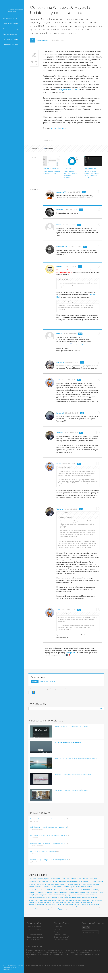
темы (92, 900)
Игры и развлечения (10, 34)
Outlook (89, 884)
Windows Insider (74, 892)
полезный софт (50, 904)
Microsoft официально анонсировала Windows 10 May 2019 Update (51, 171)
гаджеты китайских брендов (73, 907)
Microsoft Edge (34, 884)
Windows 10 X (33, 892)
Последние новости (10, 18)
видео (50, 895)
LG (90, 882)
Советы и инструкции (10, 24)
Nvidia (57, 884)
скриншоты (52, 900)
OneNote (83, 884)
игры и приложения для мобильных (40, 907)
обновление (48, 141)
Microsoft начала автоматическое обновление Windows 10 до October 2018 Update (92, 173)
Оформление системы (11, 39)
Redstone (31, 886)
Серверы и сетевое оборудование (55, 909)
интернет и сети (68, 904)
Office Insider (69, 884)
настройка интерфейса (37, 897)
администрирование (41, 895)
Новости (57, 929)
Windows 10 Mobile (90, 890)
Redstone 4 (38, 886)
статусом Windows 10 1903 (69, 90)
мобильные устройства (36, 902)
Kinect (80, 882)
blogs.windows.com (58, 128)
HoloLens (45, 882)
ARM (63, 879)
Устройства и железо (10, 45)
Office (62, 884)
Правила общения (61, 940)
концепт (79, 895)
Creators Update (88, 879)
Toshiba (43, 890)
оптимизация (86, 897)
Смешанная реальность (73, 900)
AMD (34, 879)
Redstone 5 (46, 886)
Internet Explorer (72, 882)
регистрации (70, 653)
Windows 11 (42, 892)
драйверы (68, 895)
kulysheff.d (60, 413)
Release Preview (56, 886)
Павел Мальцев (61, 247)
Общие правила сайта (62, 937)
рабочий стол (33, 900)
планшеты (94, 897)
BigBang (59, 266)
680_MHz (59, 333)
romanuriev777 (61, 192)
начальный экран (51, 897)
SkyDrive (72, 886)
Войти (34, 681)
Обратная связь (60, 934)
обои (79, 897)
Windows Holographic (61, 892)
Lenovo (85, 882)
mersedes (59, 209)
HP (50, 882)
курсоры (86, 895)
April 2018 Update (55, 879)
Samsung (66, 886)
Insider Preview (59, 881)
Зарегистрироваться (47, 681)
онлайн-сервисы (57, 907)
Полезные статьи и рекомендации (55, 902)
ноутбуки (60, 897)
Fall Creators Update (35, 882)
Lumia (94, 882)
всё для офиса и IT (87, 902)
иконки (74, 895)
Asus (67, 879)
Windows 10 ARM (65, 890)
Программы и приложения (37, 932)
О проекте (58, 927)
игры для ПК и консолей (36, 904)
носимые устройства (73, 902)
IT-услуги (59, 904)
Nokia (52, 884)
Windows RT (94, 892)
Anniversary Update (43, 879)
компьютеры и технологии (91, 907)
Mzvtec (58, 225)
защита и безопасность (36, 909)
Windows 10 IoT (77, 890)
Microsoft (100, 882)
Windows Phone (84, 892)
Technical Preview (34, 890)
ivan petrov (60, 362)
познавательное (81, 909)
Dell (95, 879)
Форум (56, 932)
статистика (85, 900)
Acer (30, 879)
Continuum (73, 879)
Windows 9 (50, 892)
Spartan (83, 886)
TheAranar (59, 433)
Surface (89, 886)
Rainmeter (96, 884)
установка (98, 900)
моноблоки (93, 895)
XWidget (31, 895)
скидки (40, 900)
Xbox (101, 892)
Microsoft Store (45, 884)
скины (45, 900)
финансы (77, 904)
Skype (78, 886)
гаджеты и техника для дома (90, 904)
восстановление (58, 895)
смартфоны (61, 900)
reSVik (58, 380)
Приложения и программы (12, 29)
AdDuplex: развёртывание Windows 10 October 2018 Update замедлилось (70, 173)
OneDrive (77, 884)
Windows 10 (53, 889)
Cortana (80, 879)
